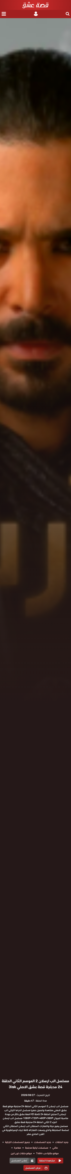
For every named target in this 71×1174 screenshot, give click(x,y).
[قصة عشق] (35, 5)
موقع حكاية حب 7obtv (47, 1153)
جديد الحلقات (61, 1142)
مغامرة (17, 1148)
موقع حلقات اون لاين (21, 1153)
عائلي (55, 1148)
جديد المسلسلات (42, 1142)
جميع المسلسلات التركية (17, 1142)
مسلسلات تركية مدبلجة (36, 1148)
